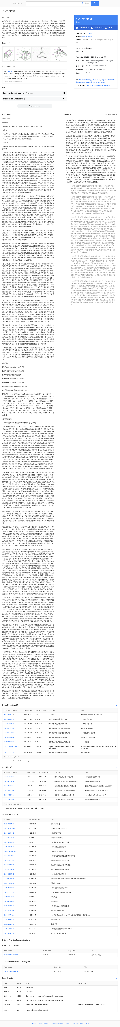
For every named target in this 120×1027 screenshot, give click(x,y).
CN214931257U (9, 919)
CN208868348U (9, 742)
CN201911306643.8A (11, 955)
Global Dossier (99, 85)
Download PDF (84, 27)
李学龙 (84, 36)
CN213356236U (9, 897)
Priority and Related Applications (95, 82)
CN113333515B (9, 874)
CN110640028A (9, 856)
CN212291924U (9, 924)
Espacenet (89, 85)
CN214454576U (9, 883)
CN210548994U (9, 847)
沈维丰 (90, 36)
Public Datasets (57, 1024)
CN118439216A (9, 799)
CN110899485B (9, 837)
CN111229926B (9, 842)
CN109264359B (9, 833)
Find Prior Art (98, 27)
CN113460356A (9, 777)
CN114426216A (9, 790)
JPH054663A (8, 714)
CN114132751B (9, 892)
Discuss (107, 85)
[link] (35, 75)
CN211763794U (9, 929)
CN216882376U (9, 888)
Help (87, 1024)
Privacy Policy (77, 1024)
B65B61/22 (10, 71)
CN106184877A (9, 724)
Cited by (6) (96, 80)
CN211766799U (9, 752)
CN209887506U (9, 901)
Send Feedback (44, 1024)
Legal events (105, 80)
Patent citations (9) (85, 80)
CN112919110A (9, 910)
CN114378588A (9, 786)
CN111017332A (9, 915)
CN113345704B (9, 860)
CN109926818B (9, 878)
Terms (68, 1024)
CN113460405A (9, 781)
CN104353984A (9, 719)
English (90, 33)
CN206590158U (9, 728)
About (33, 1024)
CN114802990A (9, 795)
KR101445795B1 (9, 828)
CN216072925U (9, 906)
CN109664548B (9, 865)
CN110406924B (9, 869)
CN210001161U (9, 933)
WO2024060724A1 (10, 851)
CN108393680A (9, 737)
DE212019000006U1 (11, 746)
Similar (109, 27)
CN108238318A (9, 733)
